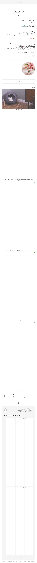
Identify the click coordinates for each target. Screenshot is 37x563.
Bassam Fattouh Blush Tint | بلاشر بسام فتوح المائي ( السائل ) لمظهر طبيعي (18, 320)
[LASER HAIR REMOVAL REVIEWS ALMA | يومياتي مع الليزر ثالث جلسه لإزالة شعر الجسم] (18, 215)
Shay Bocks (15, 561)
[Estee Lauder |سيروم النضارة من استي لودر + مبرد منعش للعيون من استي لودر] (20, 520)
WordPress (32, 561)
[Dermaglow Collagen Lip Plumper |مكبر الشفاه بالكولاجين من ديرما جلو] (29, 520)
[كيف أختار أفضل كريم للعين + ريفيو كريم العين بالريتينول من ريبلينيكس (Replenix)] (10, 520)
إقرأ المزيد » (33, 56)
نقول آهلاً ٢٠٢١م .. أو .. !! (18, 109)
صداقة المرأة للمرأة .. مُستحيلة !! (28, 21)
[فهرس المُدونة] (28, 75)
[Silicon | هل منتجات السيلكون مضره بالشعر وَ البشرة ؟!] (18, 355)
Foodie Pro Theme (10, 561)
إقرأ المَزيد (5, 412)
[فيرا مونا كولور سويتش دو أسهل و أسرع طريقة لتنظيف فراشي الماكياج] (20, 452)
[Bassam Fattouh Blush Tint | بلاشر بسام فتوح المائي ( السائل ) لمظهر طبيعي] (18, 285)
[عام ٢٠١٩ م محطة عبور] (10, 452)
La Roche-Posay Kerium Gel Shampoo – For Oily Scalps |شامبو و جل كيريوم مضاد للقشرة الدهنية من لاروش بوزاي (18, 180)
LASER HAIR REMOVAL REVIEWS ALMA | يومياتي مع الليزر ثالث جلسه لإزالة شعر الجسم (18, 250)
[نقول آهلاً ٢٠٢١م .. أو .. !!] (18, 99)
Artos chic (18, 9)
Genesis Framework (24, 561)
